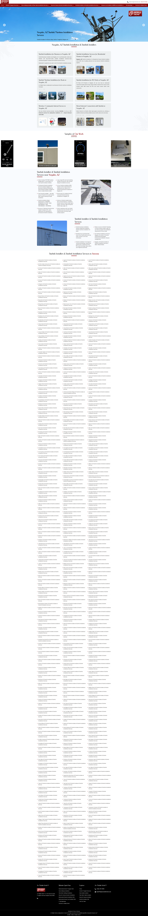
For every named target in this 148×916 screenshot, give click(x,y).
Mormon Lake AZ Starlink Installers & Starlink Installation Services (98, 592)
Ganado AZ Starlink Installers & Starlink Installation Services (49, 464)
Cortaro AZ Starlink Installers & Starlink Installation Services (74, 388)
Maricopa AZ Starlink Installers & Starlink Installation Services (72, 572)
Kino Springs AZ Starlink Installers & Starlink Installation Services (98, 532)
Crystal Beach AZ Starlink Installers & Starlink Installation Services (48, 400)
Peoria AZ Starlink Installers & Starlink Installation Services (49, 636)
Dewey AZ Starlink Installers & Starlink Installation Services (99, 408)
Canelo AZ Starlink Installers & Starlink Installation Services (49, 328)
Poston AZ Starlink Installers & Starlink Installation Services (49, 664)
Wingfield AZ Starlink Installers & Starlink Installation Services (72, 852)
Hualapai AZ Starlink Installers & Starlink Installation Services (72, 516)
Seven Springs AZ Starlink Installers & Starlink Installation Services (73, 728)
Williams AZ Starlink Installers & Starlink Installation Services (74, 844)
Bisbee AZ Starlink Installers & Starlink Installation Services (74, 300)
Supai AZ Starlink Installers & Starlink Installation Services (99, 772)
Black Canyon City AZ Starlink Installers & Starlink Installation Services (74, 304)
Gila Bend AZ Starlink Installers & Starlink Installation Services (72, 464)
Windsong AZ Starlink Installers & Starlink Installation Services (47, 852)
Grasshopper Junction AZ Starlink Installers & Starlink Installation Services (73, 480)
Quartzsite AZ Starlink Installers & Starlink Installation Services (47, 672)
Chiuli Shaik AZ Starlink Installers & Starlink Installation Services (98, 356)
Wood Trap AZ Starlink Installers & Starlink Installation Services (72, 860)
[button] (19, 154)
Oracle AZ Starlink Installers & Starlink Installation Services (49, 616)
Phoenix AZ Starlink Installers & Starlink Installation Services (74, 640)
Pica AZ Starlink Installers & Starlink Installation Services (99, 640)
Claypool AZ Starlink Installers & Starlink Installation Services (72, 368)
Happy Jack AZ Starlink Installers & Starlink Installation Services (47, 496)
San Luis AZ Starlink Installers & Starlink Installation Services (97, 704)
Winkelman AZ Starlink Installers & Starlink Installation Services (98, 852)
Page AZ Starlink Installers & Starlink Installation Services (99, 616)
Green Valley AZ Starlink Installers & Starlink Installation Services (72, 484)
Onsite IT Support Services (12, 5)
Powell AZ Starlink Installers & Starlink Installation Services (99, 664)
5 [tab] (76, 39)
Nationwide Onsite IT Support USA (66, 888)
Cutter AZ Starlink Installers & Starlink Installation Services (74, 400)
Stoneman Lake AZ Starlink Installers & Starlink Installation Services (99, 760)
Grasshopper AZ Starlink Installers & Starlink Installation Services (47, 480)
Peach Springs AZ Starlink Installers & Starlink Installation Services (48, 632)
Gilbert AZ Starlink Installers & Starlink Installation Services (99, 464)
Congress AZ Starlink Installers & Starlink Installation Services (47, 380)
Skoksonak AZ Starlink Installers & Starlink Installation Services (72, 740)
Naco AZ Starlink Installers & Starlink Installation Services (48, 600)
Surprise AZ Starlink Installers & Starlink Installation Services (100, 776)
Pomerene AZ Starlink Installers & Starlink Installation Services (72, 660)
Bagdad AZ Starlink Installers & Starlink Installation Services (100, 289)
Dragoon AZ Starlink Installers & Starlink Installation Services (97, 416)
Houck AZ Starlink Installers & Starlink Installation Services (99, 512)
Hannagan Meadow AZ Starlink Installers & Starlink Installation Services (100, 492)
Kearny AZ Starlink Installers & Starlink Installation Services (49, 532)
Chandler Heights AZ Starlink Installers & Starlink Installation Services (49, 352)
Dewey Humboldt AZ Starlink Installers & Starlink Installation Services (48, 412)
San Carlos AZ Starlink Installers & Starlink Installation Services (72, 704)
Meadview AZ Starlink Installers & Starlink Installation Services (98, 580)
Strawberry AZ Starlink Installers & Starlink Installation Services (47, 764)
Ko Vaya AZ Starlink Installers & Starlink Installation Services (74, 536)
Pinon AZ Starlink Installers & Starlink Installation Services (74, 656)
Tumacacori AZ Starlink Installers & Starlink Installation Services (72, 808)
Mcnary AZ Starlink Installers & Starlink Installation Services (49, 580)
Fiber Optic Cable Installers (85, 895)
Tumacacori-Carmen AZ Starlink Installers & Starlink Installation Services (98, 808)
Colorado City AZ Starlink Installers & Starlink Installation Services (98, 372)
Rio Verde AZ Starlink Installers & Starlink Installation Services (47, 688)
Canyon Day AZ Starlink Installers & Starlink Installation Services (98, 328)
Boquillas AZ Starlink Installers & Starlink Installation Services (47, 312)
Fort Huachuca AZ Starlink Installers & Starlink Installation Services (48, 452)
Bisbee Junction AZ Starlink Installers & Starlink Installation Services (99, 300)
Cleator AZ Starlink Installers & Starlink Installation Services (100, 368)
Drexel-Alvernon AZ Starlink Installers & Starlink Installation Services (99, 420)
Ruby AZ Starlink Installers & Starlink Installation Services (73, 696)
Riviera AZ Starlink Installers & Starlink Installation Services (74, 688)
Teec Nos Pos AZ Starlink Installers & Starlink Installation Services (73, 784)
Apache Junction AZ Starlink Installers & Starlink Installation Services (74, 277)
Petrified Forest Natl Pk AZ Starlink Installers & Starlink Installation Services (48, 640)
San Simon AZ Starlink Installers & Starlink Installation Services (47, 712)
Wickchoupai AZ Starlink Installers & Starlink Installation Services (73, 836)
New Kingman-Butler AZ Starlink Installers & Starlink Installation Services (48, 604)
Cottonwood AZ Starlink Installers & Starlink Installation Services (47, 392)
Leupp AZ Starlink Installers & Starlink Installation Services (99, 548)
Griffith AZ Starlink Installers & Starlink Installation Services (74, 488)
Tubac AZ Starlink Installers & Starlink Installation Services (99, 804)
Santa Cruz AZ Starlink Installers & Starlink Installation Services (98, 716)
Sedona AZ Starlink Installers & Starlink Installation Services (74, 724)
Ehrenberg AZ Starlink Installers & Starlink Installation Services (47, 432)
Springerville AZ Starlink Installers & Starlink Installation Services (98, 748)
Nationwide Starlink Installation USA (67, 897)
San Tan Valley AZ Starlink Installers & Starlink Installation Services (73, 712)
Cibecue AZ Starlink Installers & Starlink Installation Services (74, 360)
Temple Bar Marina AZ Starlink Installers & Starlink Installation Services (49, 788)
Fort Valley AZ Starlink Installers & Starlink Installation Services (72, 456)
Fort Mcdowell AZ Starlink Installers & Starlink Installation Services (73, 452)
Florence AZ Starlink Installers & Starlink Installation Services (47, 444)
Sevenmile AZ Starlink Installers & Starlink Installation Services (98, 728)
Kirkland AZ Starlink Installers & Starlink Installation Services (49, 536)
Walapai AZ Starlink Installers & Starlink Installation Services (100, 820)
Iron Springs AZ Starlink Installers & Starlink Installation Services (98, 520)
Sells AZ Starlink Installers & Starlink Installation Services (48, 728)
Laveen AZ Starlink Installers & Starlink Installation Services (49, 548)
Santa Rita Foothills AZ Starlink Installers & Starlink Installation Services (49, 720)
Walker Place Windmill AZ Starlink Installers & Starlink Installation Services (48, 824)
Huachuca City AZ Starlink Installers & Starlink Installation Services (48, 516)
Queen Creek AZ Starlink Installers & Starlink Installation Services (73, 672)
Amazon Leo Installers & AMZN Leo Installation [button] (112, 5)
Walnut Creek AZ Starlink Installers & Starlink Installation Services (73, 824)
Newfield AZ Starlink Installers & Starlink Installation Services (97, 604)
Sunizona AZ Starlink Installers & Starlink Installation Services (47, 772)
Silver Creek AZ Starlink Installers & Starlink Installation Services (98, 736)
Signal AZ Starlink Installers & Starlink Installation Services (74, 736)
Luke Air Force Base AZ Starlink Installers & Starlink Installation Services (74, 560)
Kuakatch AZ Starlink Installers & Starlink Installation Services (47, 540)
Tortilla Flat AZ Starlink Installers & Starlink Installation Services (47, 800)
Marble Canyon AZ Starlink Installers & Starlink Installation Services (48, 572)
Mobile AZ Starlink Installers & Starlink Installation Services (74, 588)
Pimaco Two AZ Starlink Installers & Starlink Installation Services (72, 648)
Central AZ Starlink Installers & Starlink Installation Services (100, 344)
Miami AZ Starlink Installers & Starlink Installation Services (99, 584)
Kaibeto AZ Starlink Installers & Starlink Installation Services (49, 528)
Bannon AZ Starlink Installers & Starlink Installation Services (49, 292)
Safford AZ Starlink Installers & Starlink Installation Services (74, 700)
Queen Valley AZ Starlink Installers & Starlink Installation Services (98, 672)
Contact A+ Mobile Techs (141, 5)
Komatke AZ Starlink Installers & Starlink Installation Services (97, 536)
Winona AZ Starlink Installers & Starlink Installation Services (49, 856)
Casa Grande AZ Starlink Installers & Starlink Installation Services (98, 332)
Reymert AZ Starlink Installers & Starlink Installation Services (97, 680)
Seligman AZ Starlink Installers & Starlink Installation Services (97, 724)
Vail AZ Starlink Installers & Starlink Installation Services (48, 812)
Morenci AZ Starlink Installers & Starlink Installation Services (74, 592)
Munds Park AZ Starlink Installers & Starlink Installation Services (98, 596)
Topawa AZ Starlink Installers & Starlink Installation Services (74, 796)
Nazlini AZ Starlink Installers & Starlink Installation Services (74, 600)
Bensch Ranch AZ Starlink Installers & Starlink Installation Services (48, 296)
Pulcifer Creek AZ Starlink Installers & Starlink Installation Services (98, 668)
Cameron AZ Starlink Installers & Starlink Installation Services (97, 320)
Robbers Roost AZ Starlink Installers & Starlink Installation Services (98, 688)
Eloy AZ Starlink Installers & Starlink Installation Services (73, 436)
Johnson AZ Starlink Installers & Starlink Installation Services (72, 524)
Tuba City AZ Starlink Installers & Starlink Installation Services (72, 804)
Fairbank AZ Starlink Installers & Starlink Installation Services (97, 436)
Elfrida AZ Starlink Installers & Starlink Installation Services (99, 432)
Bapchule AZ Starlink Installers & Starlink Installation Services (72, 292)
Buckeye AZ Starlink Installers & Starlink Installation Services (72, 316)
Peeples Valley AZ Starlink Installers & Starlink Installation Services (98, 632)
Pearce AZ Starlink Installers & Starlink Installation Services (74, 632)
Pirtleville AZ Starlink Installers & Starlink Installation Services (97, 656)
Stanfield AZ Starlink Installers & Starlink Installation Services (97, 756)
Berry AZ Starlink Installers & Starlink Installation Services (99, 296)
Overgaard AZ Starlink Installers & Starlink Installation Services (72, 616)
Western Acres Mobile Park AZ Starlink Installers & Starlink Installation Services (74, 828)
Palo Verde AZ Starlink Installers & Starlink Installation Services (47, 620)
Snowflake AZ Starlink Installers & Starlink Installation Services (47, 744)
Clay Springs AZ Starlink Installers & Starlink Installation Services (47, 368)
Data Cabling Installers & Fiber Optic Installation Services (34, 5)
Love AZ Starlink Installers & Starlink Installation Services (99, 556)
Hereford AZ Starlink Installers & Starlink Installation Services (97, 504)
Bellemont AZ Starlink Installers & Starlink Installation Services (98, 292)
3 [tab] (74, 39)
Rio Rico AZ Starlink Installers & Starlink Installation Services (100, 684)
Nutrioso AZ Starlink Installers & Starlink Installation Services (47, 612)
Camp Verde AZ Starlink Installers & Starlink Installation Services (72, 324)
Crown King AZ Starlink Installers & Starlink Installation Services (72, 396)
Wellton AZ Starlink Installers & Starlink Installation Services (100, 824)
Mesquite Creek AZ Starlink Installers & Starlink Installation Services (73, 584)
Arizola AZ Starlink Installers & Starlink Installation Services (74, 281)
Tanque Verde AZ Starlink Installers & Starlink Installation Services (98, 780)
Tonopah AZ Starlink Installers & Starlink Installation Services (97, 792)
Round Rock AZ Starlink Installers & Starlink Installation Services (47, 696)
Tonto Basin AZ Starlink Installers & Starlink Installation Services (47, 796)
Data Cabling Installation (64, 891)
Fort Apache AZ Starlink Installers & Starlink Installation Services (72, 448)
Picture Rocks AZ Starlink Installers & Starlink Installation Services (73, 644)
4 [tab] (75, 39)
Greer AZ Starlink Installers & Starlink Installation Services (48, 488)
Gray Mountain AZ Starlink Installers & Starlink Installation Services (99, 480)
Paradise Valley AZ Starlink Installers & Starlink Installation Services (99, 620)
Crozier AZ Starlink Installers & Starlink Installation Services (99, 396)
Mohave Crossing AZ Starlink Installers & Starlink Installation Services (99, 588)
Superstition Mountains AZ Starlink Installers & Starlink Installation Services (73, 776)
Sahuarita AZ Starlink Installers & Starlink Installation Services (97, 700)
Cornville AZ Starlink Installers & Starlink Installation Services (97, 384)
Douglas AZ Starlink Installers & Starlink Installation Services (74, 416)
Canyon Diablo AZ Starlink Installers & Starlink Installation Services (48, 332)
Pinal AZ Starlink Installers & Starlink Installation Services (99, 648)
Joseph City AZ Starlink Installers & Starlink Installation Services (98, 524)
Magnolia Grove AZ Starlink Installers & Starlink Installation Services (99, 564)
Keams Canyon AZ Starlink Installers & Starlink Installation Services (99, 528)
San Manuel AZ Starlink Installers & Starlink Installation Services (47, 708)
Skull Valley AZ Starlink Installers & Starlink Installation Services (98, 740)
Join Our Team (82, 901)
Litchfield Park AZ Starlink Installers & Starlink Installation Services (73, 552)
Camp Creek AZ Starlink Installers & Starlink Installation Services (47, 324)
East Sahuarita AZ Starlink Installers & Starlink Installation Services (73, 428)
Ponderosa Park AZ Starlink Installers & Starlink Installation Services (99, 660)
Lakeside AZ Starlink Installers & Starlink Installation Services (97, 544)
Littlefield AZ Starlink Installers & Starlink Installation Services (97, 552)
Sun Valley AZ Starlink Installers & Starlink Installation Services (98, 768)
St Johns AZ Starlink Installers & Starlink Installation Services (97, 752)
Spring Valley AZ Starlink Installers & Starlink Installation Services (73, 748)
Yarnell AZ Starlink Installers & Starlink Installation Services (99, 864)
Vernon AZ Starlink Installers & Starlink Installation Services (99, 816)
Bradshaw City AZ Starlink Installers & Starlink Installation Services (48, 316)
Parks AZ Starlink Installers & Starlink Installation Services (74, 624)
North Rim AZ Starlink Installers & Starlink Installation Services (72, 608)
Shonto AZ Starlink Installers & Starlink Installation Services (49, 732)
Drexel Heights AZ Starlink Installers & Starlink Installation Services (73, 420)
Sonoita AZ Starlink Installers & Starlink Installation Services (49, 748)
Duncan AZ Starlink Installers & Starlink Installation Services (74, 424)
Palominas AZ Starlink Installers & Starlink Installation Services (72, 620)
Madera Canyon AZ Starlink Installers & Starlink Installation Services (73, 564)
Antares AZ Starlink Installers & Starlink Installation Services (49, 277)
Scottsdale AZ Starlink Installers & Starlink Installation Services (98, 720)
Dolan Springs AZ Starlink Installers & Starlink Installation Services (73, 412)
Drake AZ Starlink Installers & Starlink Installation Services (49, 420)
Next (143, 24)
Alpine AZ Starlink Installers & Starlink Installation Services (49, 273)
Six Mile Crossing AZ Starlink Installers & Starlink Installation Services (48, 740)
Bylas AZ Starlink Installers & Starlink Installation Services (74, 320)
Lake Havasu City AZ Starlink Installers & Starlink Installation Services (99, 540)
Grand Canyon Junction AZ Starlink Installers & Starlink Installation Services (99, 476)
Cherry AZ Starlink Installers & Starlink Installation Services (99, 352)
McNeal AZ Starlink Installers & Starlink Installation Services (74, 580)
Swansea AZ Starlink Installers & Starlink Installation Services (47, 780)
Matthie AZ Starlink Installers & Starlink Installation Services (100, 572)
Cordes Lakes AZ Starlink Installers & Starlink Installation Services (73, 384)
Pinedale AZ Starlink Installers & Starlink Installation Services (72, 652)
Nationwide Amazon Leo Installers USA (67, 899)
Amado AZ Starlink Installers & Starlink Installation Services (99, 273)
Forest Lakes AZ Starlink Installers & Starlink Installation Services (98, 444)
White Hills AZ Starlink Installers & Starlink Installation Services (72, 832)
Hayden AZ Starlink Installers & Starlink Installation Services (100, 500)
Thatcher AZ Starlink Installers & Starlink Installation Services (72, 788)
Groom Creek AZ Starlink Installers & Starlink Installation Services (98, 488)
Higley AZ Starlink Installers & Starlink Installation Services (49, 508)
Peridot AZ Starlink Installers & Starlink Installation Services (74, 636)
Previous (4, 24)
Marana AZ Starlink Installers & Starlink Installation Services (100, 568)
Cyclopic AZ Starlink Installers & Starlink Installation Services (97, 400)
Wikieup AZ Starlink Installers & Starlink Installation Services (49, 840)
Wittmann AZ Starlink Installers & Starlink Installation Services (97, 856)
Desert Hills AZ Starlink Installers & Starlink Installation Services (47, 408)
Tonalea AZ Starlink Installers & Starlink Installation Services (74, 792)
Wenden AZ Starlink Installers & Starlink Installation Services (49, 828)
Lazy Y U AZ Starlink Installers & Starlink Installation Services (72, 548)
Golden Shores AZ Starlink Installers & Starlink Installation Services (73, 472)
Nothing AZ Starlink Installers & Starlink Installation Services (100, 608)
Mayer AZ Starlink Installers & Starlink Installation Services (49, 576)
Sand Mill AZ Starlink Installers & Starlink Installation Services (97, 712)
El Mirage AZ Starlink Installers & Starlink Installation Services (72, 432)
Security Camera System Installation (67, 895)
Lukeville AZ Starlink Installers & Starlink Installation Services (97, 560)
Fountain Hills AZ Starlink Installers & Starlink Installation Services (98, 456)
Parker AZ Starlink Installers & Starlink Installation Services (49, 624)
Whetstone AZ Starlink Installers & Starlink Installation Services (98, 828)
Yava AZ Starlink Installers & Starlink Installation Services (48, 868)
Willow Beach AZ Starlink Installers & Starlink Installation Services (48, 848)
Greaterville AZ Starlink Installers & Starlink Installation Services (47, 484)
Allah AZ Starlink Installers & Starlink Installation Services (73, 269)
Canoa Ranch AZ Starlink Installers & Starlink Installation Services (73, 328)
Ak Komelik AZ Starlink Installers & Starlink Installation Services (72, 265)
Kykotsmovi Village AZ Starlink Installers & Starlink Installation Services (74, 540)
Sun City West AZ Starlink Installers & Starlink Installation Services (48, 768)
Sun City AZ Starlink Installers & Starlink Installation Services (97, 764)
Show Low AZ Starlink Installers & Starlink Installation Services (72, 732)
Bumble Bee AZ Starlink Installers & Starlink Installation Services (47, 320)
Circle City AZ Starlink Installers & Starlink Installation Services (47, 364)
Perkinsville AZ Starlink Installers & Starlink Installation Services (98, 636)
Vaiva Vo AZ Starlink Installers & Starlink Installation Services (74, 812)
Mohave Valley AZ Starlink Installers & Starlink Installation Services (48, 592)
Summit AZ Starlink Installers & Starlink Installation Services (74, 764)
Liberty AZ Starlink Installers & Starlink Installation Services (49, 552)
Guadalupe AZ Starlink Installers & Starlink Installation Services (47, 492)
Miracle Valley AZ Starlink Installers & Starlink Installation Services (48, 588)
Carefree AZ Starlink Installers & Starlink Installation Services (72, 332)
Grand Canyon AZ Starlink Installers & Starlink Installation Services (73, 476)
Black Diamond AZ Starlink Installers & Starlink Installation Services (99, 304)
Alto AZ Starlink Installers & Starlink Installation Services (73, 273)
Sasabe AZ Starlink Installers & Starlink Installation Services (74, 720)
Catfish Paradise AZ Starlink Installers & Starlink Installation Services (99, 340)
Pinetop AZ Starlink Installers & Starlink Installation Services (100, 652)
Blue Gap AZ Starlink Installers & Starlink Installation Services (72, 308)
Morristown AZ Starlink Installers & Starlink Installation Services (47, 596)
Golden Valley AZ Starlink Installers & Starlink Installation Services (98, 472)
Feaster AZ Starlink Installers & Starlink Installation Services (49, 440)
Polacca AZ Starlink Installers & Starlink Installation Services (49, 660)
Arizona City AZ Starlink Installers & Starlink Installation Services (98, 281)
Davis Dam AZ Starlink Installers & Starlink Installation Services (72, 404)
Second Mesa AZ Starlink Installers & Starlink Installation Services (48, 724)
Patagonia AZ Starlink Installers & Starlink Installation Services (98, 624)
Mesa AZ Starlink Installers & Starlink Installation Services (48, 584)
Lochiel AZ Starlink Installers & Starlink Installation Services (74, 556)
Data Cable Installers (83, 893)
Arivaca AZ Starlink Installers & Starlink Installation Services (49, 281)
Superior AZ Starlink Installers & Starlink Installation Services (47, 776)
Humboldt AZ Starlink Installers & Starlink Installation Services (97, 516)
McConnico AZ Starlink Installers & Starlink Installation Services (98, 576)
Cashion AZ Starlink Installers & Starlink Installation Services (100, 336)
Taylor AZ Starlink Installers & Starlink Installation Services (49, 784)
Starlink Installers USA (84, 899)
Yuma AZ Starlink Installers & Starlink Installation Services (49, 876)
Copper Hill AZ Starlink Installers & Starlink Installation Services (47, 384)
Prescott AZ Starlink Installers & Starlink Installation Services (47, 668)
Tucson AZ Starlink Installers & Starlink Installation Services (49, 808)
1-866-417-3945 (100, 888)
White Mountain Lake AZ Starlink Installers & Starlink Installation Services (98, 832)
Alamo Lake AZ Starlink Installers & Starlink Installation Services (98, 265)
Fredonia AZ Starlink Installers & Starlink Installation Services (97, 460)
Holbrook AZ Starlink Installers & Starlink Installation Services (97, 508)
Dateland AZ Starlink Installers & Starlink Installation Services (47, 404)
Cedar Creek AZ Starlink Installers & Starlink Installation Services (72, 344)
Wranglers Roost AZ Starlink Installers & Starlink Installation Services (48, 864)
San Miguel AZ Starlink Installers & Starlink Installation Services (72, 708)
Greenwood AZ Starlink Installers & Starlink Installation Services (98, 484)
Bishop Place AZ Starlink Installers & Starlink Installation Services (48, 304)
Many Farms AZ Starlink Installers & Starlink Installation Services (72, 568)
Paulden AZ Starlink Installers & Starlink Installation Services (74, 628)
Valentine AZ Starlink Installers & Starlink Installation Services (97, 812)
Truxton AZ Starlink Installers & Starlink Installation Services (100, 800)
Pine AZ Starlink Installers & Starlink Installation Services (48, 652)
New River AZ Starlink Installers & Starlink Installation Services (72, 604)
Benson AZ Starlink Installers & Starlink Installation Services (74, 296)
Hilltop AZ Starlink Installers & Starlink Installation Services (74, 508)
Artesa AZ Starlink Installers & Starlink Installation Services (74, 285)
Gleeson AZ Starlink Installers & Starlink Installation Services (49, 468)
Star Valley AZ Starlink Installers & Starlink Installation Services (47, 760)
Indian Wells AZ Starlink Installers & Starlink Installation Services (72, 520)
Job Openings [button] (129, 5)
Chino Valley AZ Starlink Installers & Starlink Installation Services (72, 356)
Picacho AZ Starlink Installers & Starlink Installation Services (49, 644)
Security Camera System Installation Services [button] (61, 5)
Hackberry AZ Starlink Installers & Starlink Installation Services (72, 492)
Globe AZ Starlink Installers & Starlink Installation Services (99, 468)
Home (2, 5)
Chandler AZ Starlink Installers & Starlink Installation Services (97, 348)
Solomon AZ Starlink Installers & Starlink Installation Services (72, 744)
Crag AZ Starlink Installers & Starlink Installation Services (99, 392)
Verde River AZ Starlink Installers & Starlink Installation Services (72, 816)
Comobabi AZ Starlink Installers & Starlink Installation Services (72, 376)
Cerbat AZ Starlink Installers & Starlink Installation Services (49, 348)
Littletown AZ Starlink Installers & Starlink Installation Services (47, 556)
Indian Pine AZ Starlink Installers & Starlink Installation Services (47, 520)
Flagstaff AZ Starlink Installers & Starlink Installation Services (97, 440)
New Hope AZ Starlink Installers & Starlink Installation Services (98, 600)
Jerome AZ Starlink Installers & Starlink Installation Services (49, 524)
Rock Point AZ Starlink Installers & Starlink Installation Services (47, 692)
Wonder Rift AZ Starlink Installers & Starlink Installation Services (47, 860)
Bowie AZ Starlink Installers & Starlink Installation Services (99, 312)
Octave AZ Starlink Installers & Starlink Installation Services (99, 612)
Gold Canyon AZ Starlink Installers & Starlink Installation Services (48, 472)
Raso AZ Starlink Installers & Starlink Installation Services (73, 676)
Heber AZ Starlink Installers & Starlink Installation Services (49, 504)
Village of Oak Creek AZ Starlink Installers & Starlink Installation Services (49, 820)
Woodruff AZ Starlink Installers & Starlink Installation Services (97, 860)
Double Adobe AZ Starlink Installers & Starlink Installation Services (48, 416)
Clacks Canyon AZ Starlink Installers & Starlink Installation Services (73, 364)
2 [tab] (72, 39)
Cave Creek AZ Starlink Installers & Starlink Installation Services (47, 344)
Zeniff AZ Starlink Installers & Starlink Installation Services (74, 876)
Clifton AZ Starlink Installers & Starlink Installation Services (49, 372)
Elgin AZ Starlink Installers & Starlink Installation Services (48, 436)
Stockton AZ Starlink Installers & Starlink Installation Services (72, 760)
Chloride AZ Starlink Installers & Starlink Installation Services (47, 360)
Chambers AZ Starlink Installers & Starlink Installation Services (72, 348)
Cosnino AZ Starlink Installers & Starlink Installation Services (100, 388)
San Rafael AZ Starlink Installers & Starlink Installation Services (98, 708)
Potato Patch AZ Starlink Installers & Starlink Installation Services (73, 664)
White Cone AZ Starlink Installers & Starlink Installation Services (47, 832)
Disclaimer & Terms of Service (74, 911)
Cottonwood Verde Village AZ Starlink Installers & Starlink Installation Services (74, 392)
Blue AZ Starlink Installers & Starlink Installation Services (48, 308)
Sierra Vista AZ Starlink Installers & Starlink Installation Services (47, 736)
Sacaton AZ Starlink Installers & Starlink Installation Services (47, 700)
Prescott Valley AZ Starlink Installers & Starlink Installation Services (73, 668)
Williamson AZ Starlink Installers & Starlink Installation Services (98, 844)
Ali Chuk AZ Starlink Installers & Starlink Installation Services (49, 269)
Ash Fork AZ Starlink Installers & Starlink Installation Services (97, 285)
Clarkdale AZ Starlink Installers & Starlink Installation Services (97, 364)
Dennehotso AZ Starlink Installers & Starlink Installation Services (98, 404)
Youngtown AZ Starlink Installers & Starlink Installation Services (72, 872)
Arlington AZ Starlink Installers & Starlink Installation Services (47, 285)
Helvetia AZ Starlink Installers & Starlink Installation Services (74, 504)
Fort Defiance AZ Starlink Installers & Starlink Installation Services (98, 448)
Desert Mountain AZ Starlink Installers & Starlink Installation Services (73, 408)
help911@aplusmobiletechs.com (104, 891)
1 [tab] (71, 39)
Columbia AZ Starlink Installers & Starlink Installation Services (47, 376)
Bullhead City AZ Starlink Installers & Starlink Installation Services (98, 316)
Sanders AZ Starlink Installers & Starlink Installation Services (49, 716)
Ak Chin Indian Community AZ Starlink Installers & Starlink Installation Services (49, 265)
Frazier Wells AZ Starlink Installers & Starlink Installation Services (73, 460)
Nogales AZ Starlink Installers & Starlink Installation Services (49, 608)
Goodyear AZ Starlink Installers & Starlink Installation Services (47, 476)
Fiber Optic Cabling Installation (65, 893)
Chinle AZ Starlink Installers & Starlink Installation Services (49, 356)
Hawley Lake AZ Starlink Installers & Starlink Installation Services (73, 500)
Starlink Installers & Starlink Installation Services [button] (86, 5)
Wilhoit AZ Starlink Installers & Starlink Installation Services (99, 840)
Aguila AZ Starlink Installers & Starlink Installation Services (74, 261)
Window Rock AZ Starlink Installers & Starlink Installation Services (98, 848)
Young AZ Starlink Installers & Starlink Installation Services (99, 868)
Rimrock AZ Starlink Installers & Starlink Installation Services (74, 684)
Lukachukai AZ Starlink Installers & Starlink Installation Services (47, 560)
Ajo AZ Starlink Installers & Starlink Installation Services (99, 261)
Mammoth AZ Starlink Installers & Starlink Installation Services (47, 568)
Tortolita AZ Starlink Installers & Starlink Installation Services (72, 800)
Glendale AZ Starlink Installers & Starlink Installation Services (72, 468)
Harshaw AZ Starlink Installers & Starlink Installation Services (97, 496)
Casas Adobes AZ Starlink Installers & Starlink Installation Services (48, 336)
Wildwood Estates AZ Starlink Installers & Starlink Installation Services (74, 840)
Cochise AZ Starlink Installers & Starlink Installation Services (74, 372)
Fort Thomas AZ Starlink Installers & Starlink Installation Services (47, 456)
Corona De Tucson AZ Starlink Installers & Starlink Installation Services (49, 388)
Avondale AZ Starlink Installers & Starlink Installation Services (72, 289)
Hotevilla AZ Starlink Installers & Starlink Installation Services (72, 512)
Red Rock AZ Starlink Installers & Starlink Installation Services (47, 680)
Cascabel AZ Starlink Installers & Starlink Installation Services (72, 336)
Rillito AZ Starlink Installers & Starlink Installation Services (49, 684)
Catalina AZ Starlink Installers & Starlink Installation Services (47, 340)
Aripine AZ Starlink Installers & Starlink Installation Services (99, 277)
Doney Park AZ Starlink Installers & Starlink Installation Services (98, 412)
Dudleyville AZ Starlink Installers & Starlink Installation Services (47, 424)
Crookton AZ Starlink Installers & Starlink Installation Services (47, 396)
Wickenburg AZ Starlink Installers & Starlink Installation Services (98, 836)
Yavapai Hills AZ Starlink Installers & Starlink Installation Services (72, 868)
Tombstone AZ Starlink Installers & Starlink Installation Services (47, 792)
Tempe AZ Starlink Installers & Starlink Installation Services (99, 784)
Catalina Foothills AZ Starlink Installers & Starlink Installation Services (74, 340)
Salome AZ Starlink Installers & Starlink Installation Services (49, 704)
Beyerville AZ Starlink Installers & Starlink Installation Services (47, 300)
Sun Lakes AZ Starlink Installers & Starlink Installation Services (72, 768)
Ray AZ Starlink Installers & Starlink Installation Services (99, 676)
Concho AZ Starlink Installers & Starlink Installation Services (100, 376)
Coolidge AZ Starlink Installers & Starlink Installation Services (97, 380)
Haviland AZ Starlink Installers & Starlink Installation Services (47, 500)
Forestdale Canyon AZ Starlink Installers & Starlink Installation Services (49, 448)
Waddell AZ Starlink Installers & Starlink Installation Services (74, 820)
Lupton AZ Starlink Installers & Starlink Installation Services (49, 564)
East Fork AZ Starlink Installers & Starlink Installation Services (47, 428)
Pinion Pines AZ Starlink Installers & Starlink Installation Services (47, 656)
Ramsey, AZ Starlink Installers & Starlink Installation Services (49, 676)
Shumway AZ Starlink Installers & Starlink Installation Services (98, 732)
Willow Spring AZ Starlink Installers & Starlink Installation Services (73, 848)
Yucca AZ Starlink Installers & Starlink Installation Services (99, 872)
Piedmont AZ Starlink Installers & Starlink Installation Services (97, 644)
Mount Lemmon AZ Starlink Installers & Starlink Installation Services (73, 596)
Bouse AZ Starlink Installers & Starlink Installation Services (74, 312)
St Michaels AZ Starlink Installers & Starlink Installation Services (72, 756)
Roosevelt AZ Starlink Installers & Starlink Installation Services (97, 692)
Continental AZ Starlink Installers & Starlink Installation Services (72, 380)
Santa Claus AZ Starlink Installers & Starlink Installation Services (72, 716)
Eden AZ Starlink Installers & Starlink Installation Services (99, 428)
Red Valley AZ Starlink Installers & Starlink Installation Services (72, 680)
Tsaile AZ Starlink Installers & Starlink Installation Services (49, 804)
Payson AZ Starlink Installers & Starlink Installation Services (100, 628)
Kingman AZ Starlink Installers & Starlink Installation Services (72, 532)
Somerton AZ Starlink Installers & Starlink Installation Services (97, 744)
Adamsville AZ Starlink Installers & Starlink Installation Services (47, 261)
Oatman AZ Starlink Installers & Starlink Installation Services (74, 612)
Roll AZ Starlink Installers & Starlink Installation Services (73, 692)
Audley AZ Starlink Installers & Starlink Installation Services (49, 289)
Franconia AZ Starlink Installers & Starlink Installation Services (47, 460)
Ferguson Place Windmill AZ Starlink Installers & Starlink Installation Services (73, 440)
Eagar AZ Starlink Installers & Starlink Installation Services (99, 424)
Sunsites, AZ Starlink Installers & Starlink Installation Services (72, 772)
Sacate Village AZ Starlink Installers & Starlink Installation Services (98, 696)
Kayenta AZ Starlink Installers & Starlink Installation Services (74, 528)
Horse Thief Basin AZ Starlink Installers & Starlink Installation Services (49, 512)
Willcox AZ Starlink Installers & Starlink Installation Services (49, 844)
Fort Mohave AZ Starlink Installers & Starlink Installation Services (98, 452)
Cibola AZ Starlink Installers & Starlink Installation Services (99, 360)
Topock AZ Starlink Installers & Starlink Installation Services (99, 796)
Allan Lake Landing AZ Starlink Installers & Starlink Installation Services (99, 269)
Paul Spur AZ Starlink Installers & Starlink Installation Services (47, 628)
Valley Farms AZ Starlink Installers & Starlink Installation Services (47, 816)
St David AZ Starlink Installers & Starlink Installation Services (47, 752)
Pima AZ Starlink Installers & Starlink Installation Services (48, 648)
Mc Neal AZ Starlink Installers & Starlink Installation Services (74, 576)
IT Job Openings (62, 901)
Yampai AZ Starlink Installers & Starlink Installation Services (74, 864)
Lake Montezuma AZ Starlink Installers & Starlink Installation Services (48, 544)
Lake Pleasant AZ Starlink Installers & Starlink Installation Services (73, 544)
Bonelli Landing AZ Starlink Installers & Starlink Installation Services (99, 308)
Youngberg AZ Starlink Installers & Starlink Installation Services (47, 872)
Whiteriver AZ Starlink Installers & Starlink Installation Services (47, 836)
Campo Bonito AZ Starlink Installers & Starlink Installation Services (98, 324)
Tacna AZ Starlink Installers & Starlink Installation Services (74, 780)
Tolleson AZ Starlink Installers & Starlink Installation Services (100, 788)
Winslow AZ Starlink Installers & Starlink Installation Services (74, 856)
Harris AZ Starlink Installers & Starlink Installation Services (74, 496)
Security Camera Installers (85, 897)
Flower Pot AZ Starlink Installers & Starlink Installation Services (72, 444)
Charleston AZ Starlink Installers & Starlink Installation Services (72, 352)
